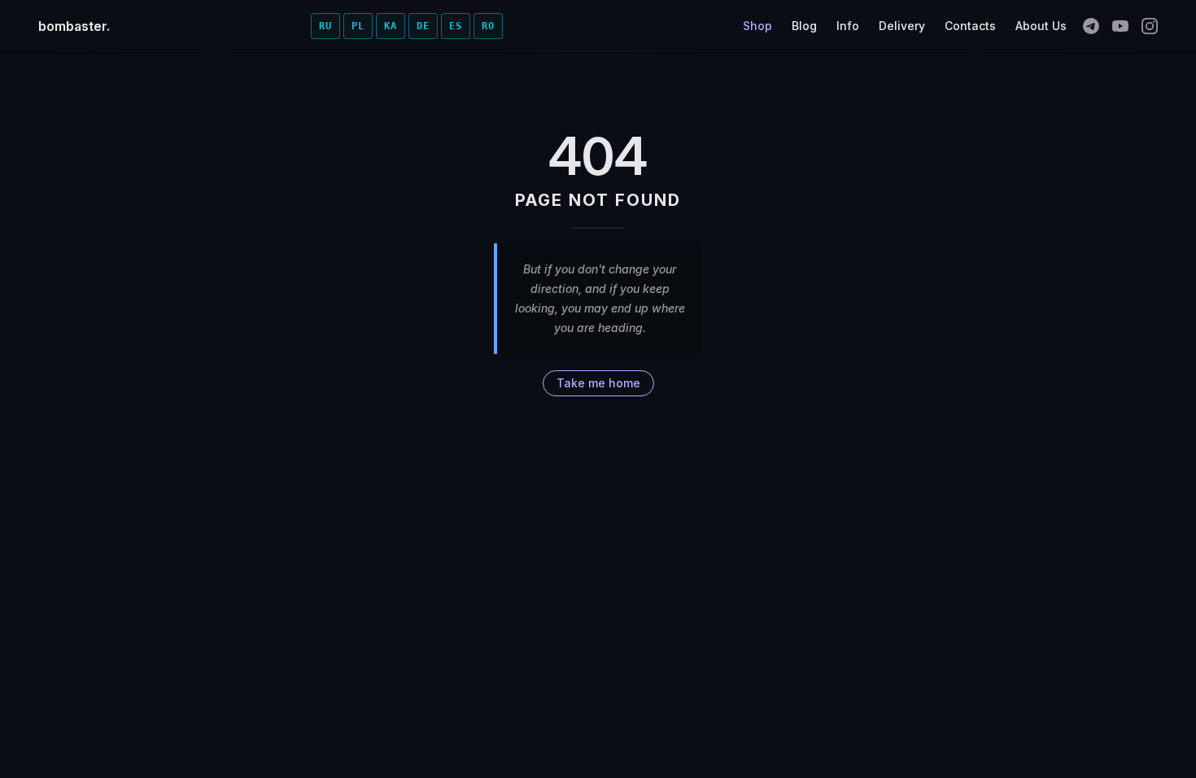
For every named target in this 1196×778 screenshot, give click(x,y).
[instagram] (1149, 26)
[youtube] (1120, 26)
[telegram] (1091, 26)
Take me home (598, 383)
